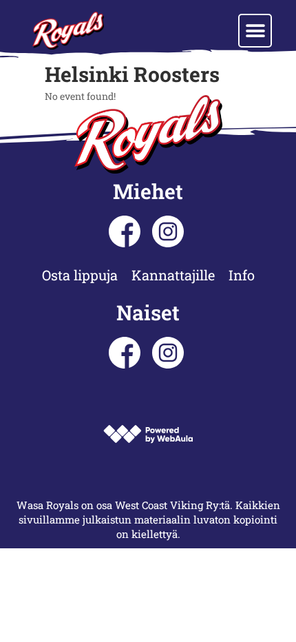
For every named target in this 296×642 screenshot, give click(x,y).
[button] (255, 31)
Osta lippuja (80, 275)
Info (242, 275)
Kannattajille (173, 275)
